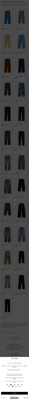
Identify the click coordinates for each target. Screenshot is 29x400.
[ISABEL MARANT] (14, 398)
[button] (24, 398)
